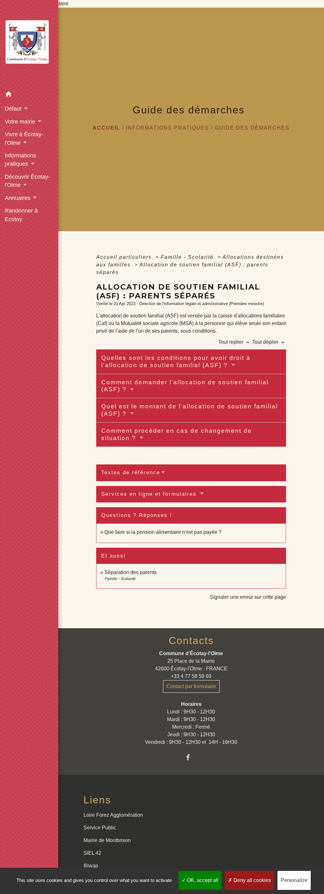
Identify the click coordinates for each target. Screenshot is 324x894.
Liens (97, 800)
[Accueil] (29, 44)
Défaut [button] (14, 108)
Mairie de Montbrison (107, 840)
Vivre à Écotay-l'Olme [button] (24, 138)
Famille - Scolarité (188, 257)
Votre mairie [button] (21, 121)
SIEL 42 (92, 853)
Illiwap (91, 865)
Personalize (294, 880)
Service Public (100, 827)
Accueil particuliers (124, 257)
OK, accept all (202, 880)
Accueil (106, 128)
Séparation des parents (130, 572)
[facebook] (191, 757)
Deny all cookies (251, 880)
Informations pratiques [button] (20, 159)
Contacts (191, 640)
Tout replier (234, 342)
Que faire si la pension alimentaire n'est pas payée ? (162, 532)
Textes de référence (130, 472)
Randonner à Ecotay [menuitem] (21, 215)
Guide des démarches (252, 128)
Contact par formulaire (191, 686)
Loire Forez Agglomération (113, 815)
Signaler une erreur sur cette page (248, 597)
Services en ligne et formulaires (150, 494)
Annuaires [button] (18, 198)
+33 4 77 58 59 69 (191, 676)
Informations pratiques (167, 128)
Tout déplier (269, 342)
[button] (29, 95)
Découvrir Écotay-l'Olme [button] (27, 181)
